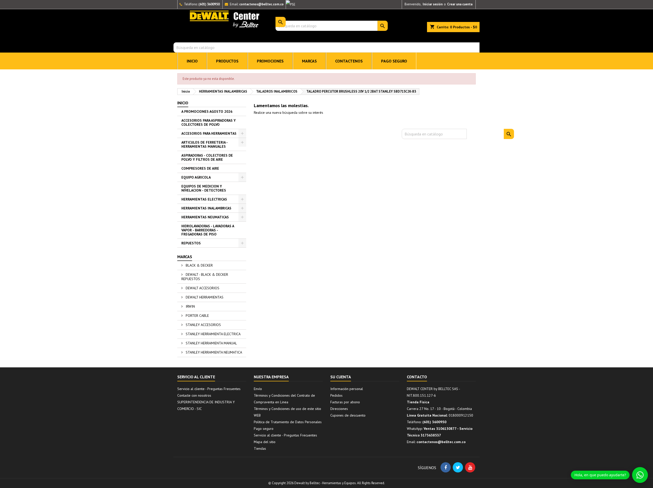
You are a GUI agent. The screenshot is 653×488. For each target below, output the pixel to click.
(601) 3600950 (209, 4)
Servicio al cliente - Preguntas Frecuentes (209, 388)
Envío (258, 388)
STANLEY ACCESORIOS (203, 324)
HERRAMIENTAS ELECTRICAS (204, 199)
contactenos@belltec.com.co (261, 4)
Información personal (346, 388)
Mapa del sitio (264, 442)
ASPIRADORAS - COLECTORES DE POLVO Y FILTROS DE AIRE (207, 157)
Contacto (417, 376)
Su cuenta (340, 376)
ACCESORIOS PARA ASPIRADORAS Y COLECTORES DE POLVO (208, 122)
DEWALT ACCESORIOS (202, 288)
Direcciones (339, 408)
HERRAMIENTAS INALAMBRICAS (206, 208)
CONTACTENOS (349, 61)
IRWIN (190, 306)
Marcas (184, 256)
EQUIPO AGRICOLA (196, 177)
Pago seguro (394, 61)
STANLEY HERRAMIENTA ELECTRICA (213, 334)
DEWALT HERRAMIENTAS (204, 297)
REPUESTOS (191, 243)
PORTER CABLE (197, 315)
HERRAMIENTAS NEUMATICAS (205, 217)
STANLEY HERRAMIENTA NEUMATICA (213, 352)
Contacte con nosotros (194, 395)
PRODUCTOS (227, 61)
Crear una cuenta (459, 4)
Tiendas (260, 448)
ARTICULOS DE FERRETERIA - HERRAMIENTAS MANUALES (204, 144)
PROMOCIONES (270, 61)
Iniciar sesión (433, 4)
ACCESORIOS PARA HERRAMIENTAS (208, 133)
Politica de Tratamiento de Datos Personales (288, 422)
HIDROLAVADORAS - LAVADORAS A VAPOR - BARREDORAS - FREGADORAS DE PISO (207, 230)
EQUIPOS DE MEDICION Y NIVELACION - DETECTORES (203, 188)
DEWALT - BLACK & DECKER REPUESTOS (204, 276)
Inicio (182, 102)
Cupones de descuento (348, 415)
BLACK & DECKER (199, 265)
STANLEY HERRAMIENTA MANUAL (211, 343)
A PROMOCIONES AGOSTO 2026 (206, 111)
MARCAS (309, 61)
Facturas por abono (345, 402)
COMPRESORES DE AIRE (200, 168)
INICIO (192, 61)
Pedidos (336, 395)
